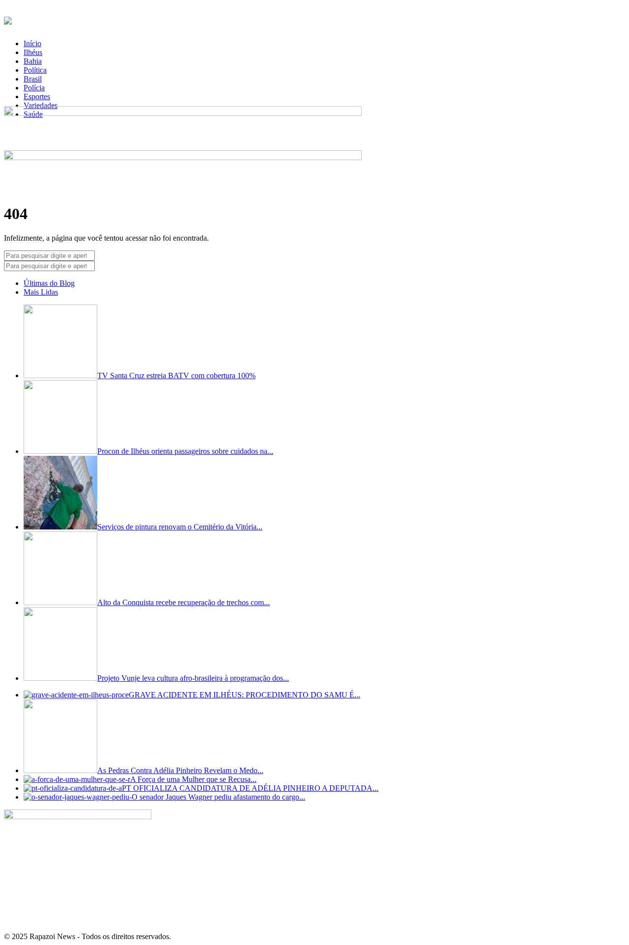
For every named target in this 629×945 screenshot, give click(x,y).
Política (35, 70)
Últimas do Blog (49, 283)
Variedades (40, 105)
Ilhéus (33, 52)
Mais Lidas (41, 292)
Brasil (33, 79)
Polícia (34, 87)
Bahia (33, 61)
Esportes (37, 96)
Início (32, 43)
